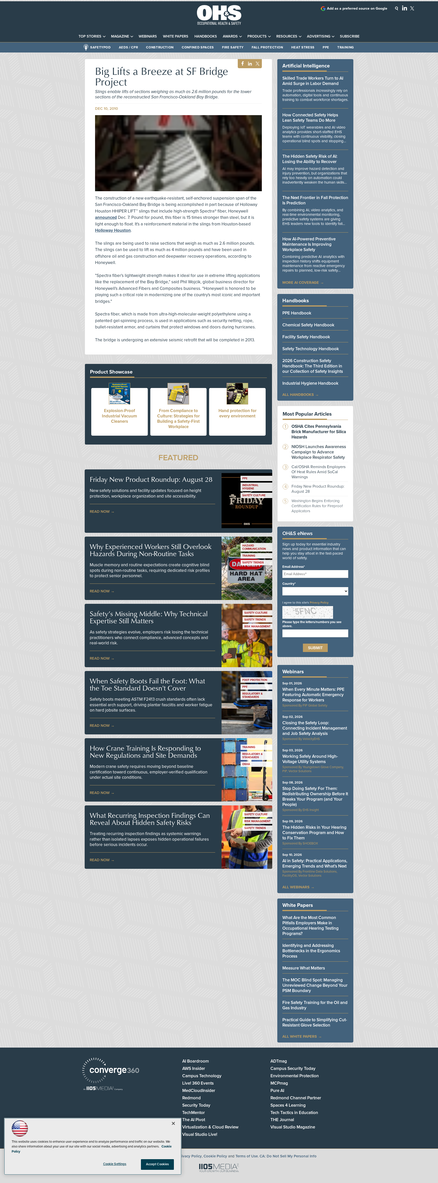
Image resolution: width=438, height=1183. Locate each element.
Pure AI (277, 1090)
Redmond (191, 1098)
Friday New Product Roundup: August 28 (151, 479)
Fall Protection (267, 47)
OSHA (246, 764)
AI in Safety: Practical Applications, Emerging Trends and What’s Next (314, 863)
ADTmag (278, 1061)
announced (106, 217)
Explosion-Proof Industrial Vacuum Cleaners (119, 416)
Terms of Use (246, 1156)
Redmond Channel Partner (295, 1098)
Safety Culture (253, 495)
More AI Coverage (300, 282)
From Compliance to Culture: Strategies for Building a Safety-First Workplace (178, 418)
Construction (160, 47)
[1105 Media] (103, 1089)
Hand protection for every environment (237, 413)
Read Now (100, 511)
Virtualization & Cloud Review (210, 1127)
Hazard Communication (254, 547)
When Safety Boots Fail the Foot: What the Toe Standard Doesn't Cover (147, 684)
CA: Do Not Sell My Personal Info (288, 1156)
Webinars (148, 36)
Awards (230, 36)
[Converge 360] (110, 1071)
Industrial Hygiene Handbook (310, 383)
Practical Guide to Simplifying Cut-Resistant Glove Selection (314, 1022)
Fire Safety (233, 47)
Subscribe (349, 36)
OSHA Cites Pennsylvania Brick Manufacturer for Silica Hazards (318, 432)
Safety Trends (253, 562)
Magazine (120, 36)
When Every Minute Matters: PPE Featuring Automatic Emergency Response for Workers (313, 695)
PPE (326, 47)
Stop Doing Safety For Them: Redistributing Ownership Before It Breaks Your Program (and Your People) (315, 796)
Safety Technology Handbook (310, 348)
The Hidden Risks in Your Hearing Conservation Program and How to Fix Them (314, 833)
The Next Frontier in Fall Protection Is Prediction (315, 200)
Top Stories (90, 36)
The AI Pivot (193, 1119)
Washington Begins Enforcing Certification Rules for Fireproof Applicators (317, 506)
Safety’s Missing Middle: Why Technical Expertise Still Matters (149, 617)
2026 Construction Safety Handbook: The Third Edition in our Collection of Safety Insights (312, 366)
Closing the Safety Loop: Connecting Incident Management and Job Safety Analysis (314, 728)
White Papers (175, 36)
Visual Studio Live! (199, 1134)
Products (257, 36)
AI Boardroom (195, 1061)
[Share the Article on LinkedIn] (249, 64)
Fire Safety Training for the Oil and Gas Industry (315, 1005)
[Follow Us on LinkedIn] (404, 7)
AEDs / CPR (128, 47)
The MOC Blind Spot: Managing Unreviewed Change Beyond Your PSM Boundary (315, 985)
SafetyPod (100, 47)
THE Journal (282, 1119)
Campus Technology (202, 1076)
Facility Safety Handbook (306, 337)
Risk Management (257, 626)
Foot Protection (254, 680)
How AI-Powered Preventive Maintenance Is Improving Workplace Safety (309, 244)
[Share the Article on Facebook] (241, 64)
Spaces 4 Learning (288, 1105)
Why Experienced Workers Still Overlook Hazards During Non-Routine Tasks (150, 550)
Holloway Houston (113, 230)
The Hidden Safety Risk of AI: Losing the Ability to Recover (309, 159)
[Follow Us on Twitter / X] (412, 8)
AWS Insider (193, 1068)
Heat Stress (303, 47)
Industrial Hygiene (250, 487)
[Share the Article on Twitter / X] (257, 64)
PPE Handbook (296, 313)
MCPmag (279, 1083)
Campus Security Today (293, 1068)
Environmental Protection (294, 1076)
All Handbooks (298, 394)
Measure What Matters (303, 968)
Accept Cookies (157, 1164)
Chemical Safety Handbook (308, 325)
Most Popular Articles (307, 414)
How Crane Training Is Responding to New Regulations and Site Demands (145, 752)
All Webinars (295, 887)
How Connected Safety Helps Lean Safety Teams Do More (310, 117)
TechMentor (193, 1112)
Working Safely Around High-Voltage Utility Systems (310, 759)
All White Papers (299, 1036)
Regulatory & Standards (252, 695)
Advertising (318, 36)
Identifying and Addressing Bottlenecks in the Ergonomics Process (311, 951)
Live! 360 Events (198, 1083)
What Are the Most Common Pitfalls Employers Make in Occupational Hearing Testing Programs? (310, 925)
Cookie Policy (215, 1156)
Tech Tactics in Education (294, 1112)
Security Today (196, 1105)
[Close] (173, 1123)
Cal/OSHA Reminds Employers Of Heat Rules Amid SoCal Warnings (318, 472)
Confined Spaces (198, 47)
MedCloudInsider (198, 1090)
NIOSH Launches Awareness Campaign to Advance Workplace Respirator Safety (318, 452)
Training (345, 47)
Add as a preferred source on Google (357, 8)
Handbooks (205, 36)
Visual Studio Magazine (292, 1127)
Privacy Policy (319, 602)
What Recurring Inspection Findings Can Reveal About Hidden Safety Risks (150, 819)
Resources (286, 36)
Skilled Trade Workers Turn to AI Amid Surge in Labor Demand (312, 81)
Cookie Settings (114, 1164)
